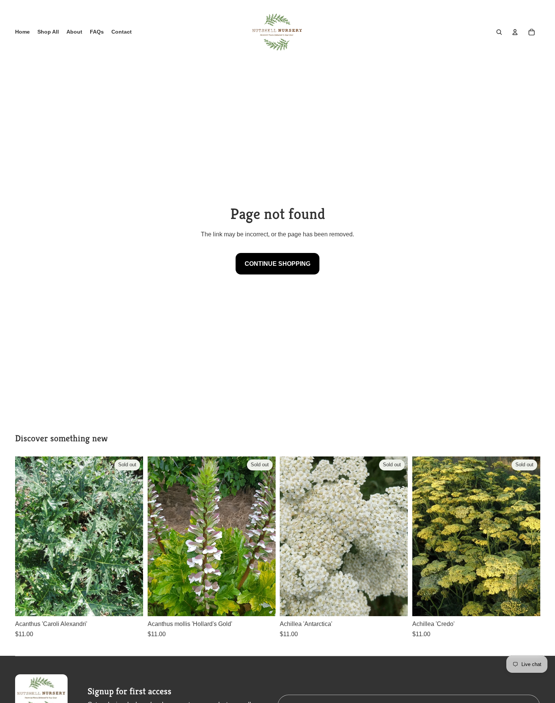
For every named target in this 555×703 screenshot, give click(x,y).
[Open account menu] (515, 32)
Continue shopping (277, 264)
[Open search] (499, 32)
